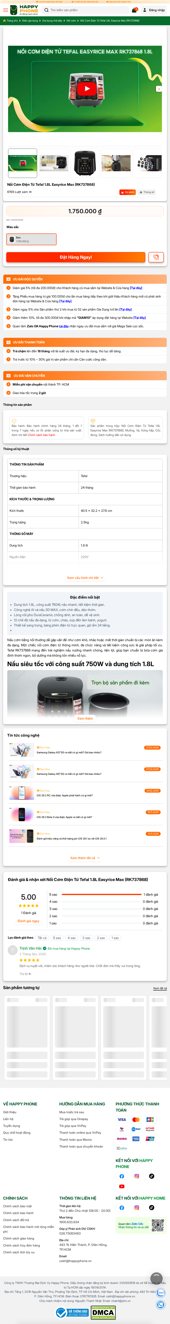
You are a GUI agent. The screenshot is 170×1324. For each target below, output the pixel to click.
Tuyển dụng (11, 1126)
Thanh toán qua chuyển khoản (81, 1146)
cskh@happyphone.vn (75, 1261)
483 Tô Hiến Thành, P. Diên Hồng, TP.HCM (83, 1247)
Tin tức (8, 1140)
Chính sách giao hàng (18, 1238)
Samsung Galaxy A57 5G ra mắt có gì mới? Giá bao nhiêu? (69, 773)
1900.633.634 (69, 1222)
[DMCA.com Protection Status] (103, 1312)
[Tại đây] (136, 288)
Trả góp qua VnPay (72, 1126)
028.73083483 (70, 1233)
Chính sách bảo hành (18, 1213)
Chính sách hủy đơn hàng (21, 1245)
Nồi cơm (71, 20)
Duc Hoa (44, 747)
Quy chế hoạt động (16, 1133)
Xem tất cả (160, 988)
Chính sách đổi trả (16, 1220)
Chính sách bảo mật (17, 1206)
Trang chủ (12, 20)
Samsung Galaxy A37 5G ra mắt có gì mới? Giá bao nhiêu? (69, 752)
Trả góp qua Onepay (73, 1119)
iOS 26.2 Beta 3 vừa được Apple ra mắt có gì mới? (64, 817)
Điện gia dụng (30, 20)
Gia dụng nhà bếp (52, 20)
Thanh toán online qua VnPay (80, 1133)
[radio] (31, 239)
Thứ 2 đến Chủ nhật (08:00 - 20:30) (84, 1211)
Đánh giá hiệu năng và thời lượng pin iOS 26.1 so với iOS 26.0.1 (72, 838)
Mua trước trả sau (71, 1112)
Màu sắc (13, 227)
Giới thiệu (9, 1112)
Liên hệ (8, 1119)
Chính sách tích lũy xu (19, 1252)
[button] (159, 89)
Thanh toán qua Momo (75, 1140)
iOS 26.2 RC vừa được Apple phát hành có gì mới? (65, 795)
